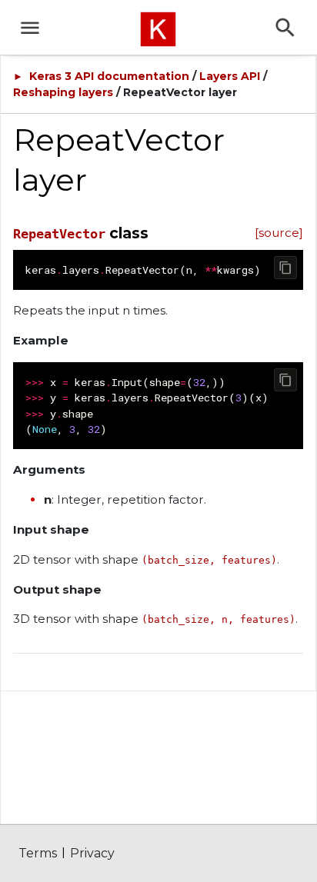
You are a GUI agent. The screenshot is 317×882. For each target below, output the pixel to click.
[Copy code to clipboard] (285, 267)
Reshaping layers (63, 92)
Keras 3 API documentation (109, 76)
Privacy (92, 853)
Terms (37, 853)
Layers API (229, 76)
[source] (279, 232)
